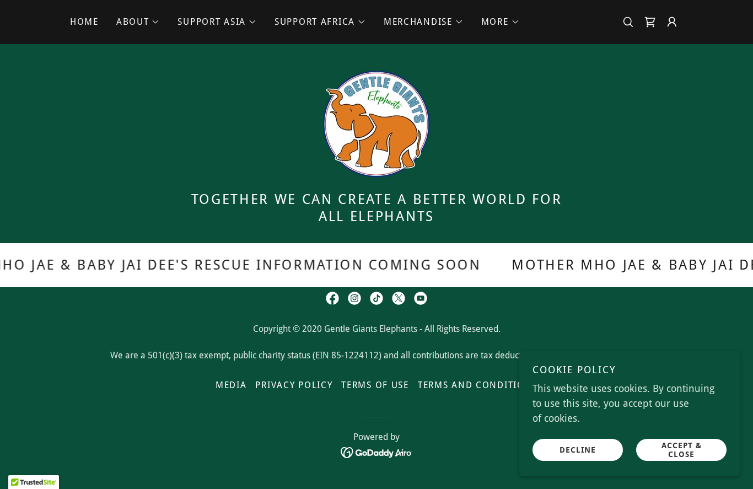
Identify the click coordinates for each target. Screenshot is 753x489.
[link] (650, 22)
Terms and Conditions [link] (477, 385)
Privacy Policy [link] (293, 385)
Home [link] (84, 22)
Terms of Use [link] (375, 385)
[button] (138, 22)
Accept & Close (681, 449)
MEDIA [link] (231, 385)
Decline (578, 449)
